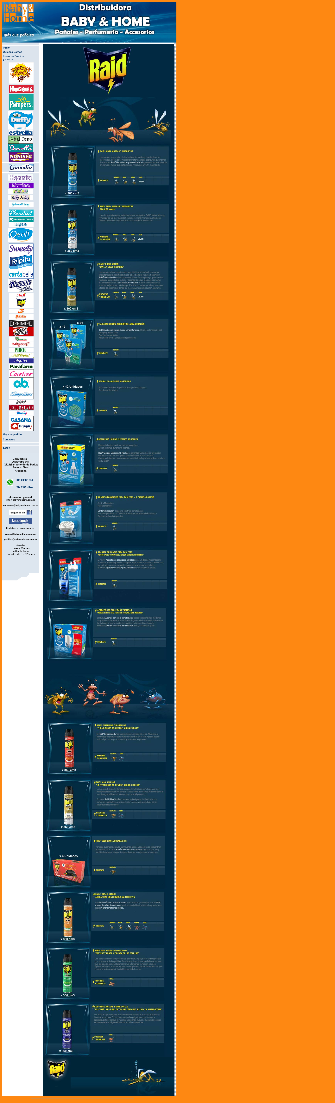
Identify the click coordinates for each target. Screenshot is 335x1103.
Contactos (9, 439)
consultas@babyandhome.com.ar (20, 505)
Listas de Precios (13, 56)
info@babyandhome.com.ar (20, 500)
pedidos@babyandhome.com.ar (20, 539)
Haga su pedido (12, 434)
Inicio (6, 47)
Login (6, 447)
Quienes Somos (12, 51)
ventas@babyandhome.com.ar (20, 534)
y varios (8, 59)
